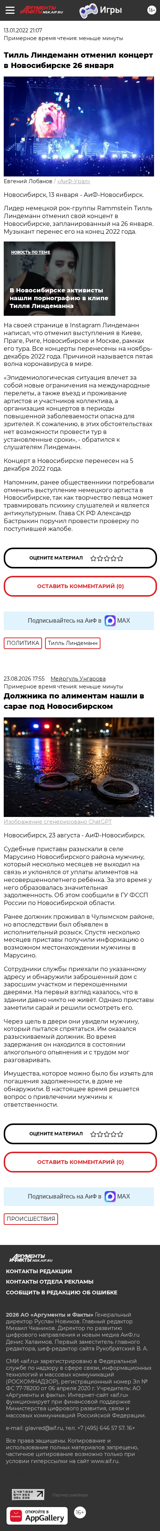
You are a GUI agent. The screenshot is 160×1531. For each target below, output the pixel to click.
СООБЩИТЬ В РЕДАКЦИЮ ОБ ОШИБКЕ (61, 1292)
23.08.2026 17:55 (24, 678)
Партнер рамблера (70, 1495)
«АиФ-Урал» (73, 181)
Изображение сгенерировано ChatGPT (58, 821)
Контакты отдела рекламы (49, 1281)
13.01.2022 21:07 (23, 30)
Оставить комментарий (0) (80, 586)
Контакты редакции (39, 1271)
